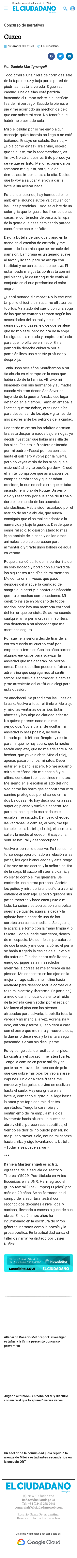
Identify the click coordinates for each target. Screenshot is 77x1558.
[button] (5, 8)
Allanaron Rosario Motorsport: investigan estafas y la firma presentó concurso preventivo (35, 1341)
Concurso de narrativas (24, 25)
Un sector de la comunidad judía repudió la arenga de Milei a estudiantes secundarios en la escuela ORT (38, 1457)
